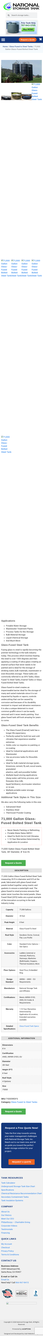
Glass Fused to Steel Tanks (21, 46)
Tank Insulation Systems (12, 1200)
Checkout (5, 1247)
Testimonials (7, 1229)
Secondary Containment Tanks (15, 1197)
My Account (6, 1244)
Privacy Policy (7, 1251)
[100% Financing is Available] (21, 1310)
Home (5, 46)
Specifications (7, 1190)
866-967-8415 (22, 1282)
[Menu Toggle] (3, 40)
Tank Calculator (8, 1183)
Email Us (5, 1279)
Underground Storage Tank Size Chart (18, 1186)
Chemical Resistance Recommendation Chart (21, 1193)
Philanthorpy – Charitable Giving (15, 1222)
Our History (6, 1215)
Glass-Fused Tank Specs (29, 1026)
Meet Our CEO (7, 1219)
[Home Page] (21, 6)
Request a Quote (13, 863)
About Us (5, 1211)
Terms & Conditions (10, 1254)
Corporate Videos (9, 1226)
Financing (5, 1233)
